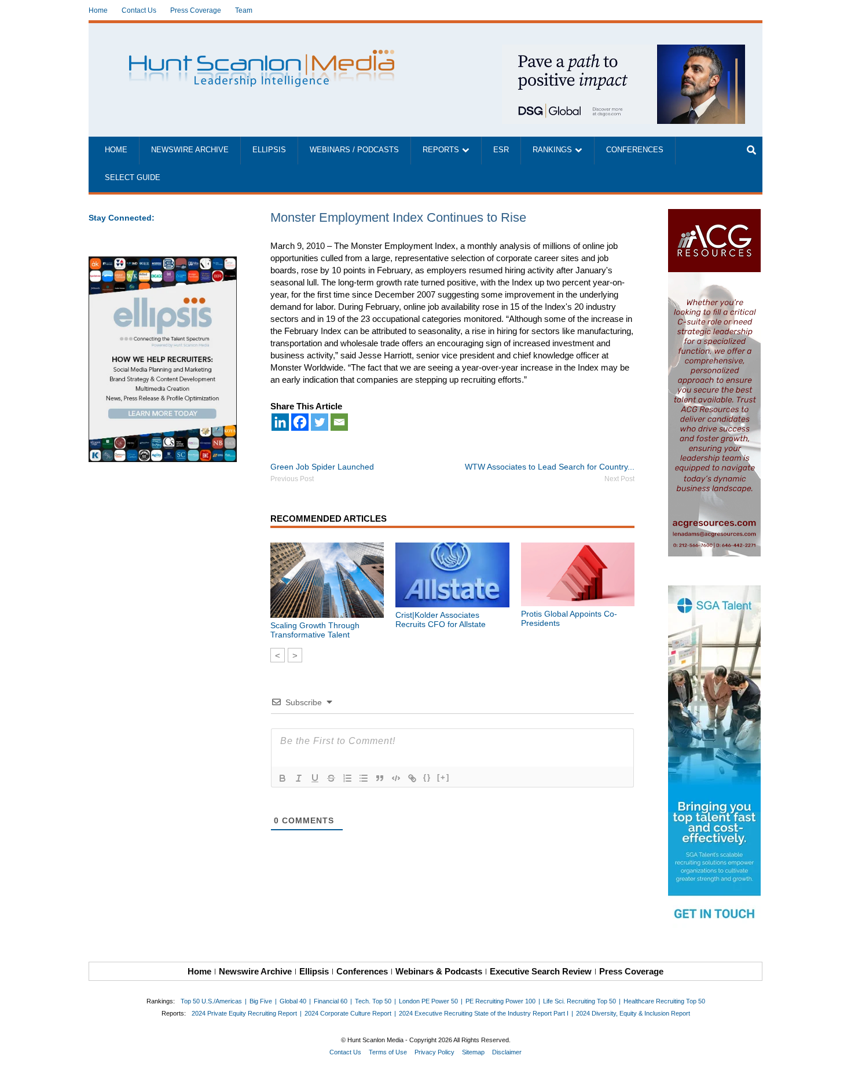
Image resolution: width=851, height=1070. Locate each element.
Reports (441, 150)
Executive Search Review (541, 971)
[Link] (412, 778)
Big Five (261, 1001)
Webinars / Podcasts (354, 150)
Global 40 (293, 1001)
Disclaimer (507, 1052)
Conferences (634, 150)
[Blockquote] (380, 778)
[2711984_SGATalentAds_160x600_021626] (715, 759)
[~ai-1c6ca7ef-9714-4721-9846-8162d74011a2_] (623, 51)
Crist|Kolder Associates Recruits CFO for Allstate (440, 619)
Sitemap (473, 1052)
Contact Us (139, 10)
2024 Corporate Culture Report (348, 1013)
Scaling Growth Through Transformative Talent (315, 630)
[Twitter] (319, 422)
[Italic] (299, 778)
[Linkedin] (280, 422)
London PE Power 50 (428, 1001)
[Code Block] (396, 778)
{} (427, 777)
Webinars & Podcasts (438, 971)
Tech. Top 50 (373, 1001)
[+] (443, 777)
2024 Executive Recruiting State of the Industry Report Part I (483, 1013)
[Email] (339, 422)
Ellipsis (269, 150)
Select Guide (132, 178)
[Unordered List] (363, 778)
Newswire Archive (190, 150)
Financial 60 (330, 1001)
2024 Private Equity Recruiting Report (244, 1013)
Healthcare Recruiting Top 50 (664, 1001)
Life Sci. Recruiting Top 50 (579, 1001)
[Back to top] (834, 1053)
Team (243, 10)
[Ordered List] (347, 778)
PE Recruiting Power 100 (500, 1001)
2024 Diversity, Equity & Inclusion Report (633, 1013)
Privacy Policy (434, 1052)
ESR (501, 150)
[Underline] (315, 778)
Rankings (552, 150)
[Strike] (331, 778)
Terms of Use (388, 1052)
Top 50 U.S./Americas (211, 1001)
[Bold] (282, 778)
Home (98, 10)
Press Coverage (195, 10)
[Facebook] (300, 422)
